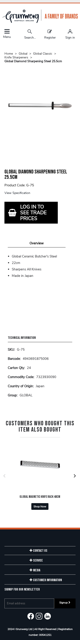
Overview (37, 243)
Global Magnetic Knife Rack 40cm (40, 497)
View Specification (17, 193)
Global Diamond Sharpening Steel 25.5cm (33, 61)
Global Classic (42, 53)
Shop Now (40, 506)
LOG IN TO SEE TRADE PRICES (33, 213)
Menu (7, 37)
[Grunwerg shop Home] (40, 22)
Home (8, 53)
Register (50, 37)
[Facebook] (30, 616)
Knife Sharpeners (16, 57)
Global (23, 53)
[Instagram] (39, 616)
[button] (4, 475)
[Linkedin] (47, 616)
